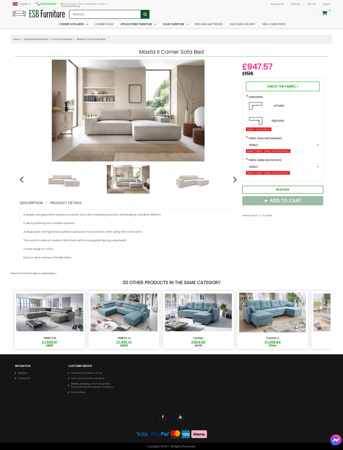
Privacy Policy (78, 392)
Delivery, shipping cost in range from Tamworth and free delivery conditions (92, 385)
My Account (277, 4)
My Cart (311, 4)
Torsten (198, 338)
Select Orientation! (258, 129)
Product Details (66, 203)
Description (31, 203)
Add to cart (285, 201)
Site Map (22, 372)
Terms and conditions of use (86, 372)
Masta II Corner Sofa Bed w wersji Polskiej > (33, 273)
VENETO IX (49, 338)
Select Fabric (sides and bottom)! (268, 173)
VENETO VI (124, 338)
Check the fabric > (283, 86)
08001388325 (48, 4)
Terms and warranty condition (87, 378)
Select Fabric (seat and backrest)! (268, 151)
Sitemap (295, 4)
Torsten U (272, 338)
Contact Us (24, 378)
